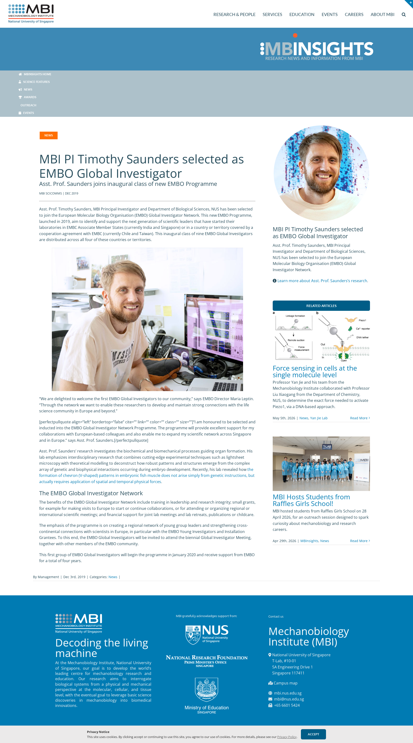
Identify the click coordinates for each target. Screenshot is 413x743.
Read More (359, 418)
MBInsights (309, 540)
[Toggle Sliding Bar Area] (408, 4)
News (303, 418)
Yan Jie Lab (319, 418)
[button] (404, 14)
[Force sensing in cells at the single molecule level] (321, 336)
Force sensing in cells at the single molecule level (315, 371)
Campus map (286, 683)
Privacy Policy (287, 737)
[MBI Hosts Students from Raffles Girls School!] (321, 463)
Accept (313, 734)
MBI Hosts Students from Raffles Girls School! (311, 500)
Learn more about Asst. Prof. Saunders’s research (322, 280)
